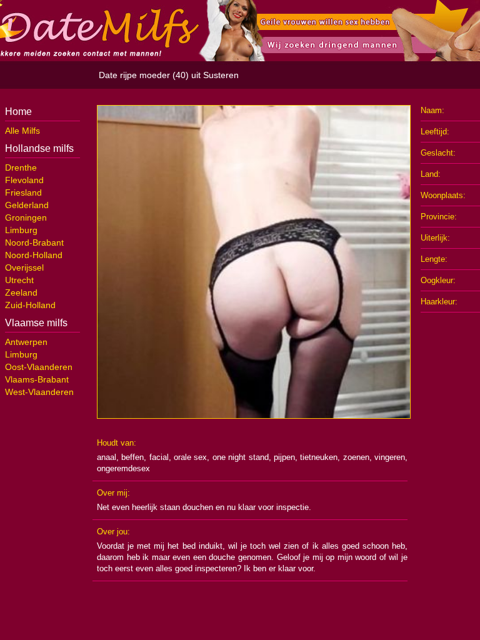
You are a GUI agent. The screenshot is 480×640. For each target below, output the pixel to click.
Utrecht (19, 280)
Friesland (23, 193)
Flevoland (24, 180)
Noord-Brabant (34, 243)
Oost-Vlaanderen (38, 367)
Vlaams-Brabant (37, 379)
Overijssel (24, 267)
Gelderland (27, 205)
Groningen (26, 217)
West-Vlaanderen (39, 392)
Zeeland (21, 293)
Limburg (21, 230)
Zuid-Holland (30, 305)
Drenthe (21, 167)
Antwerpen (26, 342)
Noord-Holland (33, 255)
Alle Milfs (22, 131)
